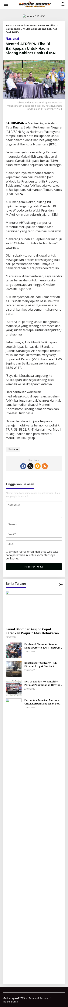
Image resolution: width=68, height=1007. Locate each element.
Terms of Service (38, 998)
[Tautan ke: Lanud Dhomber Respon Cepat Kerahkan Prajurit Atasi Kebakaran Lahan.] (34, 607)
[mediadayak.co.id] (35, 4)
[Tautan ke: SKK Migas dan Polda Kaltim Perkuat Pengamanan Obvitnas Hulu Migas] (14, 687)
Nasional (20, 25)
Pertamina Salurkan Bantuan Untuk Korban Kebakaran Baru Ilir (42, 701)
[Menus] (6, 4)
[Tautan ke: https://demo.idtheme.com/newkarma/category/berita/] (60, 584)
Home (9, 25)
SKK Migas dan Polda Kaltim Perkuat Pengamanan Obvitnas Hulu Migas (43, 683)
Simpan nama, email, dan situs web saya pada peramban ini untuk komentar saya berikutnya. (32, 555)
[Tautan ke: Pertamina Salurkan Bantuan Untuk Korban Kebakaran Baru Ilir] (14, 839)
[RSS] (45, 466)
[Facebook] (23, 466)
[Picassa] (37, 466)
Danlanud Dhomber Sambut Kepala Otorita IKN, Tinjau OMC (43, 646)
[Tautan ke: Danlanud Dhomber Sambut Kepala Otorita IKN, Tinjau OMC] (14, 650)
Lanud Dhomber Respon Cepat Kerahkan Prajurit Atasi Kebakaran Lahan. (32, 631)
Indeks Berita (10, 1001)
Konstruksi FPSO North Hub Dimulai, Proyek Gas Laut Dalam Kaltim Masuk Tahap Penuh (40, 664)
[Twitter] (30, 466)
